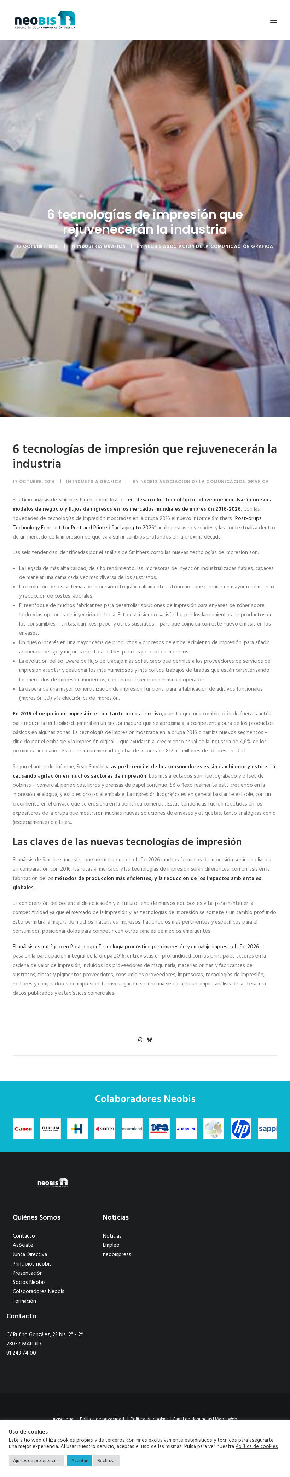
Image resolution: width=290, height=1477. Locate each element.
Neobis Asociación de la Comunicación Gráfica (208, 246)
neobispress (117, 1254)
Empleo (111, 1245)
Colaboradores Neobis (38, 1291)
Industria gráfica (101, 246)
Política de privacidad (102, 1419)
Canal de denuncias (192, 1419)
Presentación (28, 1273)
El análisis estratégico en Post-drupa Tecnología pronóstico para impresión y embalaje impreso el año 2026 (136, 947)
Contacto (24, 1236)
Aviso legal (64, 1419)
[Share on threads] (140, 1040)
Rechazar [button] (107, 1461)
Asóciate (23, 1245)
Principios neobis (32, 1264)
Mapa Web (226, 1419)
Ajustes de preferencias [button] (36, 1461)
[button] (273, 20)
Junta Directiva (30, 1254)
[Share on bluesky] (149, 1040)
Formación (24, 1301)
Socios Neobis (29, 1282)
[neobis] (45, 20)
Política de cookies (149, 1419)
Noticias (112, 1236)
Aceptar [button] (79, 1461)
